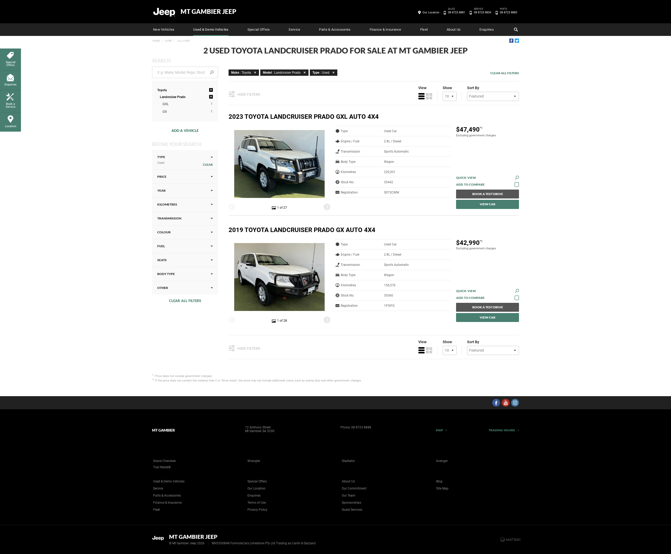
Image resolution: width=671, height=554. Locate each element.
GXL (166, 104)
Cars (168, 40)
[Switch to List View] (421, 96)
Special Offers (258, 29)
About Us (454, 29)
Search (515, 29)
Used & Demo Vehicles (210, 29)
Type (161, 160)
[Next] (327, 206)
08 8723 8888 (361, 427)
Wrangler (253, 461)
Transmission (169, 218)
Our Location (431, 12)
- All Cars (183, 40)
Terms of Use (256, 502)
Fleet (424, 29)
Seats (162, 260)
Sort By (473, 88)
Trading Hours (502, 430)
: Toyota (241, 72)
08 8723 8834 (482, 12)
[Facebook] (511, 41)
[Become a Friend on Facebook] (496, 403)
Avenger (442, 461)
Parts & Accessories (334, 29)
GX (165, 112)
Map (439, 430)
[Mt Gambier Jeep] (164, 12)
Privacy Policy (257, 510)
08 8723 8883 (508, 12)
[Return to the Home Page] (159, 539)
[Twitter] (517, 41)
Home (156, 40)
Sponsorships (351, 502)
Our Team (348, 495)
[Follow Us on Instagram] (515, 403)
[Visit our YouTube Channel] (506, 403)
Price (161, 177)
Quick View (466, 178)
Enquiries (486, 29)
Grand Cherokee (164, 461)
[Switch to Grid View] (429, 96)
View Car (487, 204)
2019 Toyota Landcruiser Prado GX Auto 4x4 (302, 230)
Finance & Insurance (385, 29)
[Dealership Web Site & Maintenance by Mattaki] (510, 539)
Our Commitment (354, 488)
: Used (320, 72)
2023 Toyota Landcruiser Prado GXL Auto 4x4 (304, 116)
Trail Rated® (162, 467)
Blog (439, 481)
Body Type (166, 274)
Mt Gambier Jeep (208, 11)
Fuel (161, 246)
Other (162, 288)
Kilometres (167, 204)
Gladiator (348, 461)
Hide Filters (248, 94)
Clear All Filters (185, 301)
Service (294, 29)
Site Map (442, 488)
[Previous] (232, 206)
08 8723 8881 (456, 12)
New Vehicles (163, 29)
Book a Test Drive (487, 194)
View (422, 88)
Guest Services (352, 510)
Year (161, 190)
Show (447, 88)
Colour (164, 232)
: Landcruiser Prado (282, 72)
